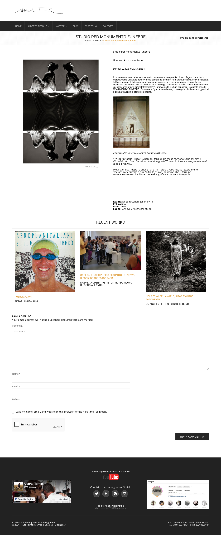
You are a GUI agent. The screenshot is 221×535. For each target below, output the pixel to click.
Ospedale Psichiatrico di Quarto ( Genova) (107, 275)
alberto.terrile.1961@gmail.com (111, 508)
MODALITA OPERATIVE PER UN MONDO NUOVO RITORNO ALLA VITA (106, 284)
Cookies (49, 524)
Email (16, 386)
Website (16, 399)
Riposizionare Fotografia (96, 278)
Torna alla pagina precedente (193, 38)
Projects (97, 40)
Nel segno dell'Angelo (160, 296)
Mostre (60, 26)
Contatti (108, 26)
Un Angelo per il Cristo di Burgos (167, 303)
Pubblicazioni (23, 296)
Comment (17, 326)
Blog (76, 26)
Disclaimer (60, 524)
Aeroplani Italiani (26, 301)
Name (16, 374)
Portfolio (91, 26)
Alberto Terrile (37, 26)
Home (18, 26)
